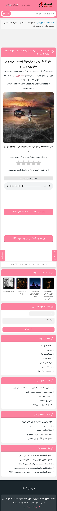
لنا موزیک (19, 75)
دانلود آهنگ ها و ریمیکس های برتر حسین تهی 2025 (30, 472)
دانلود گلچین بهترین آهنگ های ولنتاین (36, 459)
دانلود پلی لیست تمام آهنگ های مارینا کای (34, 464)
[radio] (38, 163)
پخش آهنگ (27, 488)
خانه (52, 22)
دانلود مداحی (47, 358)
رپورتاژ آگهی (47, 367)
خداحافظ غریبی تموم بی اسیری (39, 434)
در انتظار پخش (46, 362)
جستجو (6, 13)
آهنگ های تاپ (12, 5)
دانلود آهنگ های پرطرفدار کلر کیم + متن (35, 455)
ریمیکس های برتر (44, 371)
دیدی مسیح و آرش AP (42, 404)
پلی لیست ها (46, 354)
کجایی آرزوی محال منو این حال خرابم (37, 421)
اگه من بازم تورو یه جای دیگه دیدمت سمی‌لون (32, 388)
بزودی (49, 350)
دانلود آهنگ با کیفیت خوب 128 (27, 238)
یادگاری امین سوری (44, 430)
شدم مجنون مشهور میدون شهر (39, 392)
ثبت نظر (28, 329)
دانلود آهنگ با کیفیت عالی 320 (27, 211)
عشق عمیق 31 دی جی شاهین (40, 438)
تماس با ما (26, 5)
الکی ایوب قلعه (46, 400)
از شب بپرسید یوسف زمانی (41, 426)
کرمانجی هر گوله (45, 396)
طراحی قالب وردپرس (32, 507)
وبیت (19, 507)
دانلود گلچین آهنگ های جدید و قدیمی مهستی (33, 468)
